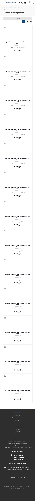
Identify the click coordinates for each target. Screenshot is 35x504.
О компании (17, 426)
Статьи (17, 429)
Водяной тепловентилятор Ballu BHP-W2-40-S (17, 71)
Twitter (17, 494)
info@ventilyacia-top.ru (19, 463)
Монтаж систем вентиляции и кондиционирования (17, 444)
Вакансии (18, 431)
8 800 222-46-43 (19, 455)
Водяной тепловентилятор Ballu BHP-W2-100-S (17, 42)
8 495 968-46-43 (19, 459)
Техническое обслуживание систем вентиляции (17, 447)
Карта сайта (7, 486)
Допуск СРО (17, 415)
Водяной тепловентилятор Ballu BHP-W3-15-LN (17, 391)
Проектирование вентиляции (17, 441)
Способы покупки (17, 418)
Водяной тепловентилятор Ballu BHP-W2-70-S (17, 304)
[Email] (19, 3)
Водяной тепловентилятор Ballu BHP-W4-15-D (17, 158)
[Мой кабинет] (25, 3)
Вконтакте (13, 494)
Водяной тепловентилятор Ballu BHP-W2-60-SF (17, 129)
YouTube (21, 494)
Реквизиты (17, 434)
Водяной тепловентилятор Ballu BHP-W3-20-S (17, 362)
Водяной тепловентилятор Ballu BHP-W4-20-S (17, 187)
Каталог (17, 412)
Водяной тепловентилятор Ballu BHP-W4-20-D (17, 275)
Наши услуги (17, 438)
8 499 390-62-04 (19, 457)
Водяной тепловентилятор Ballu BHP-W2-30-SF (17, 246)
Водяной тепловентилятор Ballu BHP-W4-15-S (17, 216)
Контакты (17, 420)
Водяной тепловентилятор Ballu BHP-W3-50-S (17, 333)
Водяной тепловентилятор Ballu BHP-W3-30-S (17, 100)
